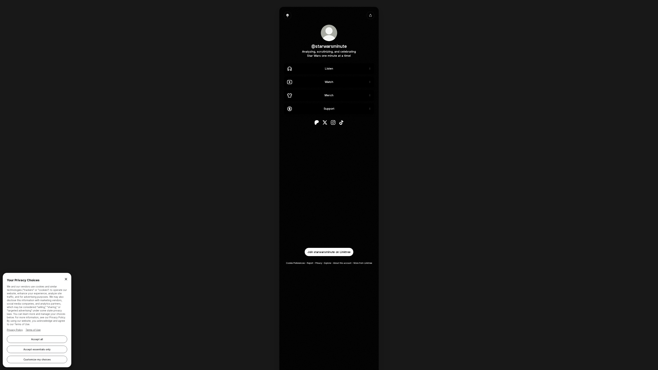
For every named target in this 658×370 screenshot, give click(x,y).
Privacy (318, 263)
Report (310, 263)
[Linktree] (287, 15)
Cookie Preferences (295, 263)
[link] (317, 122)
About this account (342, 263)
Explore (327, 263)
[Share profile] (370, 15)
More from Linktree (363, 263)
